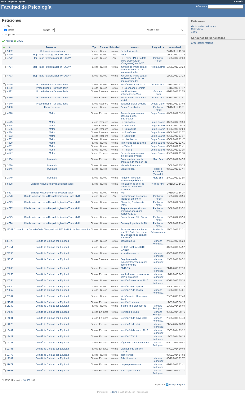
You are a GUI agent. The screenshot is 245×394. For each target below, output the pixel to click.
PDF (183, 384)
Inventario (52, 159)
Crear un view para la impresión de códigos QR (134, 160)
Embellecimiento (129, 51)
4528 (10, 113)
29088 (10, 268)
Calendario (197, 29)
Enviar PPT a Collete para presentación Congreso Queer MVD (133, 61)
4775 (10, 217)
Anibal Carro (158, 103)
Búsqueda (201, 6)
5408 (10, 107)
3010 (10, 165)
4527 (10, 153)
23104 (10, 296)
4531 (10, 146)
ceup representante (131, 364)
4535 (10, 129)
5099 (10, 84)
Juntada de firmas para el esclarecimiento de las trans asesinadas (134, 70)
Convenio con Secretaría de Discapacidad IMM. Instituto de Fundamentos (52, 229)
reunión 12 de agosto (132, 290)
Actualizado (175, 47)
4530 (10, 149)
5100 (10, 88)
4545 (10, 122)
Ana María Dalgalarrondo (158, 231)
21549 (10, 302)
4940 (10, 103)
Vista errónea (128, 169)
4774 (10, 67)
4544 (10, 125)
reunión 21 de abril (130, 324)
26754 (10, 280)
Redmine (113, 392)
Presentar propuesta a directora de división (132, 154)
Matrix (52, 113)
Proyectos (12, 1)
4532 (10, 139)
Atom (171, 384)
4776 (10, 223)
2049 (10, 177)
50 (24, 380)
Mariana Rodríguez (158, 242)
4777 (10, 208)
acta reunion (127, 355)
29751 (10, 247)
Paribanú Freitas (158, 59)
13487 (10, 330)
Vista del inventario (130, 165)
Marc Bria (158, 159)
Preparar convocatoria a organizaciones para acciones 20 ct (133, 211)
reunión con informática (133, 84)
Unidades (129, 122)
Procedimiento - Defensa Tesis (52, 84)
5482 (10, 51)
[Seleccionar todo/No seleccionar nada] (4, 47)
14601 (10, 318)
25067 (10, 290)
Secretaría (129, 136)
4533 (10, 136)
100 (28, 380)
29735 (10, 259)
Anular (20, 41)
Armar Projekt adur (130, 107)
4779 (10, 202)
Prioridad (114, 47)
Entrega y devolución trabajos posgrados (52, 184)
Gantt (194, 31)
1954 (10, 159)
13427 (10, 336)
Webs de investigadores (52, 51)
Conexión (238, 1)
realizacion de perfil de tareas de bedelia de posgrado (132, 187)
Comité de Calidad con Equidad (52, 241)
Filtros (9, 26)
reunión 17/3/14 (129, 336)
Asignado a (158, 47)
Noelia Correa (158, 67)
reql (123, 192)
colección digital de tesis (133, 103)
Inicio (3, 1)
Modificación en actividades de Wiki (131, 92)
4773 (10, 75)
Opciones (11, 34)
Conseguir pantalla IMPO (134, 223)
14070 (10, 324)
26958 (10, 274)
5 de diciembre (128, 358)
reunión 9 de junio (130, 312)
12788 (10, 342)
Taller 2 (128, 146)
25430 (10, 286)
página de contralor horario (135, 342)
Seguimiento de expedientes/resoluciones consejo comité (134, 262)
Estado (11, 30)
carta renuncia (128, 241)
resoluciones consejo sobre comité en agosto (135, 275)
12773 (10, 355)
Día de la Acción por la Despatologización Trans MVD (52, 196)
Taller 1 (128, 149)
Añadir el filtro (153, 30)
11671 (10, 364)
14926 (10, 312)
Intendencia (130, 139)
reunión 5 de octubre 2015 (134, 280)
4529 (10, 142)
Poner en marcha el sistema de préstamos (132, 179)
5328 (10, 184)
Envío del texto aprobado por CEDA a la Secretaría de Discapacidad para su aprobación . (134, 233)
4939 (10, 97)
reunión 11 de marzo (131, 302)
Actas (123, 54)
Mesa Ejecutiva (52, 107)
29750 (10, 253)
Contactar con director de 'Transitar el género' (134, 197)
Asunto (135, 47)
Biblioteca (129, 125)
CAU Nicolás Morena (202, 43)
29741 (10, 229)
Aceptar (9, 41)
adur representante (130, 370)
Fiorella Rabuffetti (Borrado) (158, 172)
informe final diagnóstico (133, 305)
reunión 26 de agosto (132, 286)
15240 (10, 305)
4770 (10, 54)
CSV (178, 384)
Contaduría (130, 129)
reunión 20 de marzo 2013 (134, 330)
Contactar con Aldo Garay (134, 217)
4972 (10, 91)
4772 (10, 58)
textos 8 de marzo (130, 253)
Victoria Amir (157, 84)
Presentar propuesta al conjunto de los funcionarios (132, 116)
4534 (10, 132)
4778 (10, 196)
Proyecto (51, 47)
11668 (10, 370)
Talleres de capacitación (133, 142)
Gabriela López (158, 92)
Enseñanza (130, 132)
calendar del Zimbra (134, 88)
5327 (10, 192)
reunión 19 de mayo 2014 (134, 318)
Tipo (94, 47)
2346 (10, 169)
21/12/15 (125, 268)
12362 (10, 358)
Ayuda (22, 1)
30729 (10, 241)
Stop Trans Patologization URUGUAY (52, 54)
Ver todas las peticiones (203, 26)
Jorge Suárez (158, 113)
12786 (10, 348)
